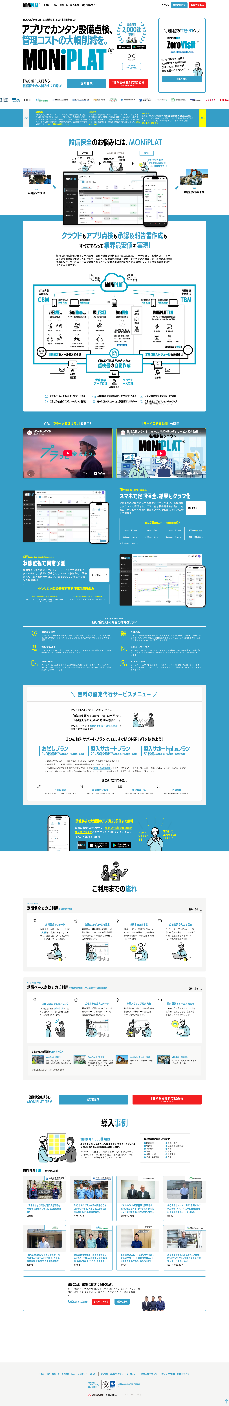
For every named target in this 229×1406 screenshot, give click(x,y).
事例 (74, 5)
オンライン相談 (168, 1374)
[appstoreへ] (124, 47)
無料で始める (197, 5)
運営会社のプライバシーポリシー (123, 1374)
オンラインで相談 (101, 1302)
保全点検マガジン (149, 1374)
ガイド (92, 5)
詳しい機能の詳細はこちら (58, 124)
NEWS (92, 1374)
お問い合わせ (179, 5)
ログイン (165, 5)
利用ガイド (82, 1374)
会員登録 (43, 932)
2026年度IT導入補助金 (131, 66)
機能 (64, 5)
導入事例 (65, 1374)
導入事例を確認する (150, 123)
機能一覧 (56, 1374)
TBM (47, 5)
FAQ (83, 5)
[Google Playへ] (139, 47)
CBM (55, 5)
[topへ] (226, 1400)
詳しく (193, 909)
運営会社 (104, 1374)
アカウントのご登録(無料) (102, 768)
